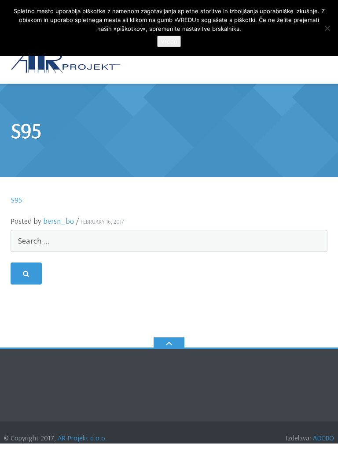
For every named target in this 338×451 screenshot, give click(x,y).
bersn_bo (58, 221)
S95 (16, 199)
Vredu (169, 41)
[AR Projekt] (67, 61)
